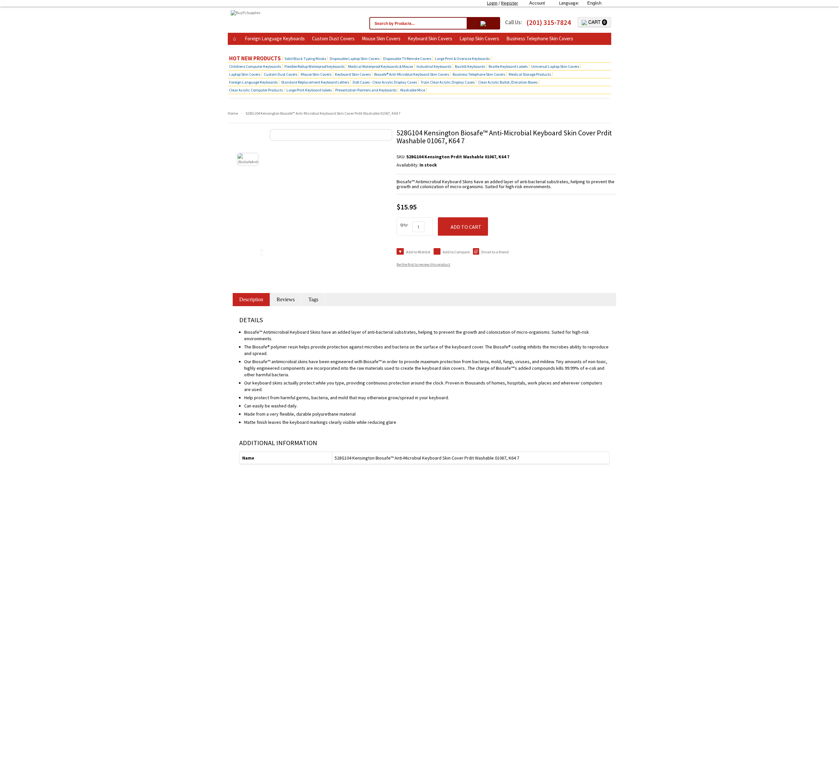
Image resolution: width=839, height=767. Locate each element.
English (594, 3)
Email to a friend (495, 251)
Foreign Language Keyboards (275, 38)
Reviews (286, 299)
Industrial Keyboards (434, 66)
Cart (596, 22)
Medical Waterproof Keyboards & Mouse (380, 66)
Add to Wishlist (418, 251)
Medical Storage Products (530, 74)
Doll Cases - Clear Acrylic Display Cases (385, 82)
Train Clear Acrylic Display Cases (447, 82)
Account (537, 3)
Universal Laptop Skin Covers (555, 66)
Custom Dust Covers (333, 38)
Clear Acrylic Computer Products (256, 90)
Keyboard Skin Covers (430, 38)
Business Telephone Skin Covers (539, 38)
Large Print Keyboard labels (309, 90)
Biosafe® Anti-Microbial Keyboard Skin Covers (411, 74)
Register (509, 3)
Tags (313, 299)
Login (492, 3)
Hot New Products (255, 58)
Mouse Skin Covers (381, 38)
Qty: (404, 224)
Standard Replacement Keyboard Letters (315, 82)
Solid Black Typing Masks (305, 58)
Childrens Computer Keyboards (255, 66)
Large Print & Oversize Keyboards (462, 58)
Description (251, 299)
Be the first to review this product (423, 264)
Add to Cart (466, 227)
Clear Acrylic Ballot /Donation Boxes (507, 82)
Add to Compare (456, 251)
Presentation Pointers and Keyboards (366, 90)
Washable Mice (412, 90)
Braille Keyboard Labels (508, 66)
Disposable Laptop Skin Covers (355, 58)
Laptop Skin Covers (479, 38)
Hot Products (245, 48)
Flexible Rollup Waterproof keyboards (314, 66)
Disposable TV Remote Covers (407, 58)
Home (233, 113)
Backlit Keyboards (470, 66)
